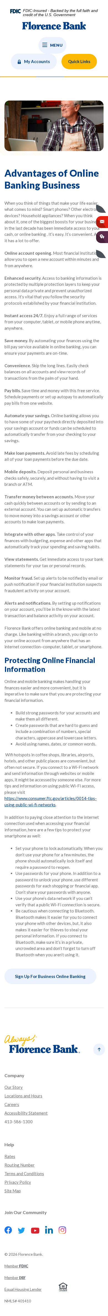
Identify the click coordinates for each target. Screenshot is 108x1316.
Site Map (12, 1190)
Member (16, 1266)
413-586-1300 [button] (18, 1121)
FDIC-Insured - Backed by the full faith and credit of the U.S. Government (60, 13)
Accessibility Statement (26, 1112)
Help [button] (9, 1144)
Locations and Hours (23, 1095)
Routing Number (19, 1164)
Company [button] (14, 1075)
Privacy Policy (17, 1182)
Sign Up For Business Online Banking (50, 976)
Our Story (13, 1087)
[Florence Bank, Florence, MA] (54, 28)
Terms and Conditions (24, 1173)
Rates (9, 1156)
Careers (11, 1104)
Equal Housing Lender (23, 1289)
